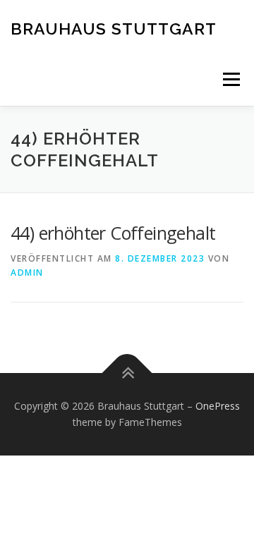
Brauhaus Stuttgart (114, 27)
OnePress (217, 405)
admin (27, 273)
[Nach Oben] (127, 373)
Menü (230, 79)
